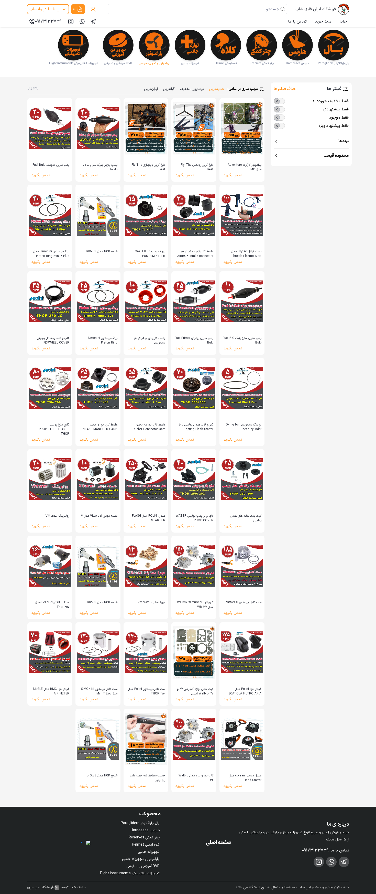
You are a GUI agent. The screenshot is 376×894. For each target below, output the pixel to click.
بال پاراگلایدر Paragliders (140, 823)
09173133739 (48, 21)
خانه (343, 21)
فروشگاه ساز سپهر (40, 887)
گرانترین (169, 89)
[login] (93, 9)
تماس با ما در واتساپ (48, 9)
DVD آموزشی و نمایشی (143, 866)
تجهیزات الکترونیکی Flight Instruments (130, 873)
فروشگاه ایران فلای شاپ (315, 9)
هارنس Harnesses (145, 830)
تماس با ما (297, 21)
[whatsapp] (82, 21)
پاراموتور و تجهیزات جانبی (141, 859)
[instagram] (71, 21)
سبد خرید (323, 21)
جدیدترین (216, 89)
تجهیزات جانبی (149, 852)
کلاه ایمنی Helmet (146, 844)
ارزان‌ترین (151, 89)
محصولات (150, 814)
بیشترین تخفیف (192, 89)
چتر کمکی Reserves (144, 837)
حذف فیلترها (285, 89)
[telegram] (93, 21)
